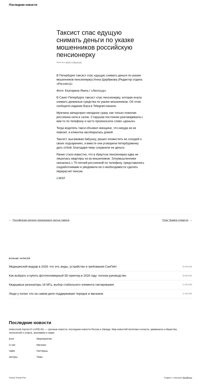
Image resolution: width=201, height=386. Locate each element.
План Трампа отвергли (175, 220)
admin (68, 62)
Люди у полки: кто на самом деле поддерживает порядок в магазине (56, 293)
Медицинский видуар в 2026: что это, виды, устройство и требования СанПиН (62, 266)
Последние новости (23, 4)
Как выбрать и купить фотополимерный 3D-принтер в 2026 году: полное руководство (67, 275)
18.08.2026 (187, 276)
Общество (77, 62)
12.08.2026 (187, 284)
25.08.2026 (187, 267)
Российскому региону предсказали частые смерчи (41, 220)
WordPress (187, 378)
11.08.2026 (187, 293)
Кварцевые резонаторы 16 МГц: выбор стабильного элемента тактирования (61, 284)
